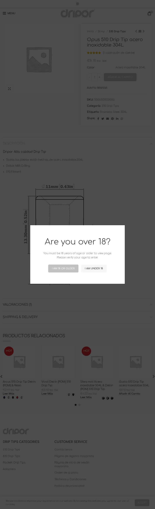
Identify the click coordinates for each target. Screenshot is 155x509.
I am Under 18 (94, 268)
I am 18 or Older (63, 268)
